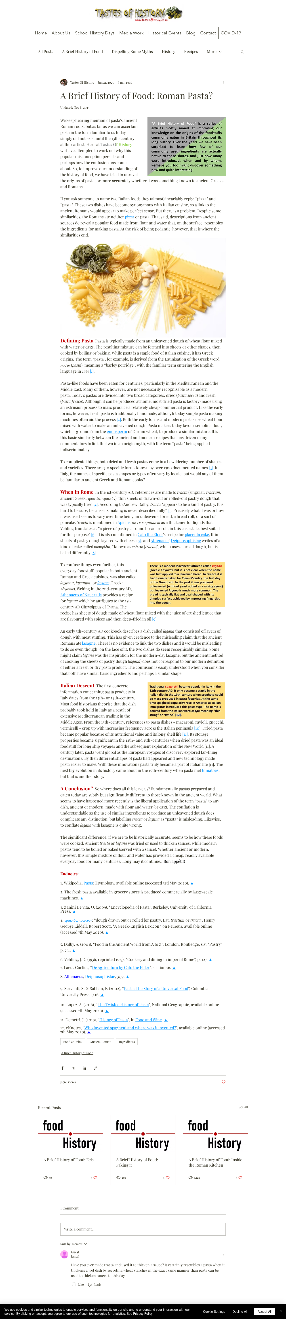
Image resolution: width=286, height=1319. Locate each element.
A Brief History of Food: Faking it (137, 1162)
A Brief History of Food (82, 51)
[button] (242, 51)
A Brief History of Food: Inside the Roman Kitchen (215, 1162)
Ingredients (127, 1042)
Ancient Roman (100, 1042)
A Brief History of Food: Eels (69, 1159)
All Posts (45, 51)
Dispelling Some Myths (132, 51)
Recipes (191, 51)
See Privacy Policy (140, 1313)
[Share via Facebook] (62, 1068)
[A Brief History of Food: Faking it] (143, 1133)
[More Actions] (223, 1254)
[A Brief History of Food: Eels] (70, 1133)
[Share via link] (95, 1068)
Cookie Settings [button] (214, 1311)
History (168, 51)
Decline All (240, 1311)
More (212, 51)
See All (243, 1107)
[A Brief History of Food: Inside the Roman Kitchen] (215, 1133)
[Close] (280, 1311)
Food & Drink (72, 1042)
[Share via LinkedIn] (84, 1068)
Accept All (264, 1311)
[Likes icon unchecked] (74, 1284)
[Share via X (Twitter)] (73, 1068)
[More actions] (223, 82)
